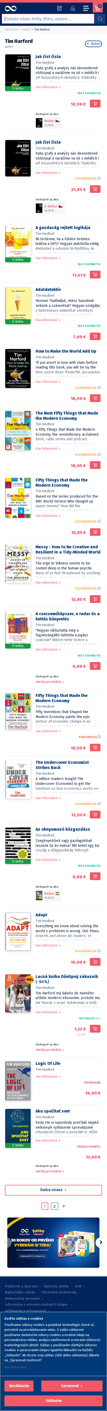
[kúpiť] (95, 103)
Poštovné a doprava (21, 1286)
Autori (95, 44)
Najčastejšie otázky (20, 1292)
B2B (78, 1286)
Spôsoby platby (56, 1286)
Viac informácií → (17, 1367)
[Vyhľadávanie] (99, 19)
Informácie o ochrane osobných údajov (36, 1304)
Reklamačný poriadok (22, 1298)
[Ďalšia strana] (63, 1207)
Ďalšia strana (51, 1190)
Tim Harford (45, 62)
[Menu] (86, 9)
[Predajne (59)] (59, 8)
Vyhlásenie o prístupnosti (25, 1311)
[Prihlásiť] (72, 8)
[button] (19, 1386)
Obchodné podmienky (59, 1292)
